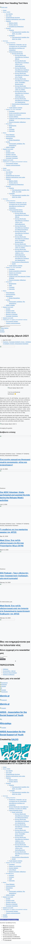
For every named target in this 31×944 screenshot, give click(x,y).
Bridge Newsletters (14, 140)
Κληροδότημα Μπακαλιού (16, 26)
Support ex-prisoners (15, 115)
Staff (10, 127)
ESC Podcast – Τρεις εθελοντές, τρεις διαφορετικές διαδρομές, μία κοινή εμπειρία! (14, 575)
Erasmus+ (6, 342)
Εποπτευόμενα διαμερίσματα (20, 104)
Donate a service (11, 154)
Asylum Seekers (13, 116)
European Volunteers (12, 158)
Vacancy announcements (13, 165)
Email (1, 657)
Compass (11, 129)
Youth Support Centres (15, 107)
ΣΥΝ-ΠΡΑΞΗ (12, 870)
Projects (8, 28)
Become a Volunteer (11, 156)
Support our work (8, 149)
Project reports (13, 24)
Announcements (10, 136)
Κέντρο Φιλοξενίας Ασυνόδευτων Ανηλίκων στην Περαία (22, 75)
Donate (8, 151)
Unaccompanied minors (15, 51)
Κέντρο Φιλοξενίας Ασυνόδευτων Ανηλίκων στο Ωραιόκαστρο (22, 100)
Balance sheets (13, 23)
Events (8, 142)
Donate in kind (10, 152)
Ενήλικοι (11, 877)
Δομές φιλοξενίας (17, 812)
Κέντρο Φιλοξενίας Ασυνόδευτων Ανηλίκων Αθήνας (22, 57)
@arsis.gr (5, 696)
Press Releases (10, 134)
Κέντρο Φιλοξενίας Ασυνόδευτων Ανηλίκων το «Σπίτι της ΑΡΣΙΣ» (23, 87)
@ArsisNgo (5, 723)
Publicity (8, 21)
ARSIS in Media (10, 147)
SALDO (14, 739)
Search (2, 326)
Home (4, 10)
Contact (5, 916)
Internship (12, 131)
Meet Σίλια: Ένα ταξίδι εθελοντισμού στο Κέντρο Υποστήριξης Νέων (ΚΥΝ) (12, 543)
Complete (12, 35)
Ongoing (11, 30)
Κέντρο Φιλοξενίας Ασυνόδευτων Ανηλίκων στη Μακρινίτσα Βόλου (22, 69)
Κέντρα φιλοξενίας (17, 53)
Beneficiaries (12, 125)
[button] (9, 919)
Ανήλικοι (11, 875)
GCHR (13, 106)
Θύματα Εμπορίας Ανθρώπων (17, 122)
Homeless (12, 111)
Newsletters (9, 138)
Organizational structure (13, 17)
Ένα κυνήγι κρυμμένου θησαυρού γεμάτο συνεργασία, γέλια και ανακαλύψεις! (15, 462)
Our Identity (9, 14)
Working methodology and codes (15, 19)
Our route (8, 15)
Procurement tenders (12, 163)
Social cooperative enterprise (17, 113)
